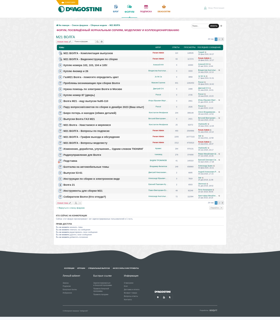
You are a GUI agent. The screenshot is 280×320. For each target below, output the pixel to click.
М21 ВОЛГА (65, 37)
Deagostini (164, 11)
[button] (222, 39)
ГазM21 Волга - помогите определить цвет (91, 77)
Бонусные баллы (70, 289)
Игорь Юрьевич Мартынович (158, 101)
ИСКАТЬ (213, 26)
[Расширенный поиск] (221, 26)
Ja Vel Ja (158, 77)
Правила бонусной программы (101, 290)
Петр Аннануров (205, 190)
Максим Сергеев (158, 83)
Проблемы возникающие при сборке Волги (91, 83)
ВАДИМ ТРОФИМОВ (158, 160)
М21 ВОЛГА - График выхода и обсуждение (91, 136)
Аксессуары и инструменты (126, 268)
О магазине (128, 283)
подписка (146, 11)
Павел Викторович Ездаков (158, 190)
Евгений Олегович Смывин (208, 160)
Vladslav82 (202, 124)
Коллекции (69, 268)
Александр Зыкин (205, 166)
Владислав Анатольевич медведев (158, 71)
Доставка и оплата (131, 289)
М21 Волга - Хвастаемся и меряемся (87, 125)
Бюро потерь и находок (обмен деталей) (89, 113)
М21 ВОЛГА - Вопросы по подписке (86, 131)
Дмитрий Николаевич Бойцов (158, 172)
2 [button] (219, 39)
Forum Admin (158, 53)
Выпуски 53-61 (72, 172)
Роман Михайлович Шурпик (208, 154)
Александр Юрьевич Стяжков (158, 178)
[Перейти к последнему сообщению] (206, 52)
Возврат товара (130, 293)
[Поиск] (97, 41)
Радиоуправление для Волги (82, 154)
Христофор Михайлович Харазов (208, 196)
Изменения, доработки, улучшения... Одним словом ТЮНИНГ (103, 148)
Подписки (67, 286)
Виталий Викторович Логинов (158, 119)
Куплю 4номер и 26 (75, 71)
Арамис (158, 148)
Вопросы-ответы (131, 296)
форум (129, 11)
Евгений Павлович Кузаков (158, 184)
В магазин (70, 2)
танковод (158, 154)
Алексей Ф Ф (158, 65)
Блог (126, 286)
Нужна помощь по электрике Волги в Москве (92, 89)
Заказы (66, 283)
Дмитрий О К (158, 89)
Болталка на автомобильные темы (86, 166)
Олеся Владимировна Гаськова (208, 112)
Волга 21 (69, 184)
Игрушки (81, 268)
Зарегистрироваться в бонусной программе (102, 284)
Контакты (128, 300)
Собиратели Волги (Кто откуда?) (84, 196)
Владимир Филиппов (158, 166)
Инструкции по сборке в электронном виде (91, 178)
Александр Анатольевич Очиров (158, 196)
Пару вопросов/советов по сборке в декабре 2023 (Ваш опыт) (103, 107)
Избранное (67, 293)
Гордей (201, 52)
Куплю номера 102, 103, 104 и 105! (85, 65)
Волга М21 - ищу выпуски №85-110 (85, 101)
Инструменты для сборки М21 (83, 190)
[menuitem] (214, 8)
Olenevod (202, 184)
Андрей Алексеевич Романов (208, 172)
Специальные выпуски (99, 268)
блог (116, 11)
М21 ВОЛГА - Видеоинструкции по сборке (90, 59)
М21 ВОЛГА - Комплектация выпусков (88, 53)
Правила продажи (100, 294)
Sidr (199, 136)
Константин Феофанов (158, 113)
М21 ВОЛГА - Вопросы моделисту (85, 142)
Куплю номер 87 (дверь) (79, 95)
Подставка (70, 160)
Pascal (201, 82)
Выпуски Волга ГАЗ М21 (79, 119)
